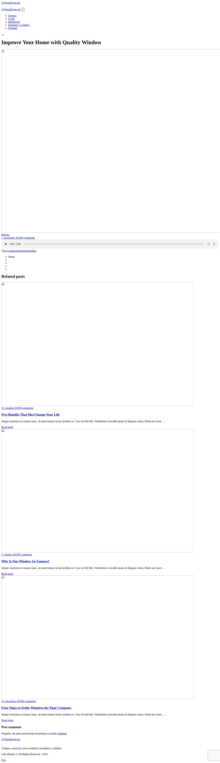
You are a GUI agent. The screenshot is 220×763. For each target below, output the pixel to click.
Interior (5, 234)
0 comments (28, 237)
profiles (32, 250)
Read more (7, 427)
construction (13, 250)
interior (24, 250)
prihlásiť (62, 733)
